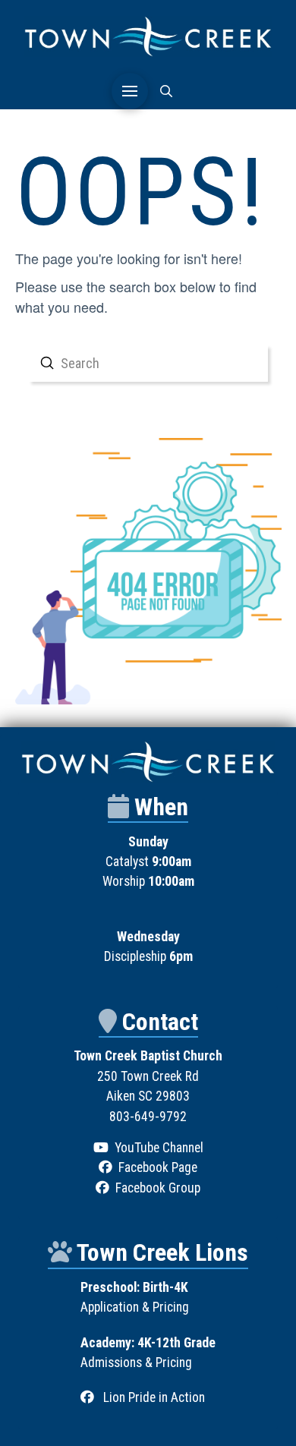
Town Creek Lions (162, 1252)
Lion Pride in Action (154, 1397)
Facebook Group (157, 1188)
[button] (130, 91)
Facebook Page (157, 1167)
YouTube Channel (159, 1147)
